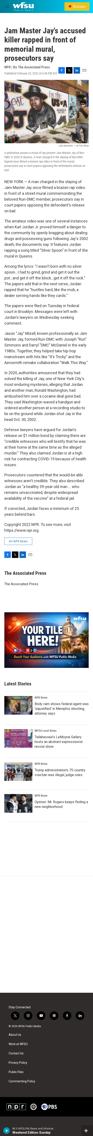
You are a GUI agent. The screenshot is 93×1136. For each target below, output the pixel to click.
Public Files (16, 1072)
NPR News (41, 697)
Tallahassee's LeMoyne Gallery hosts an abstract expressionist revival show (59, 742)
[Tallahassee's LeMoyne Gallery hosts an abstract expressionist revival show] (18, 738)
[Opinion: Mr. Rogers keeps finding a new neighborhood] (18, 803)
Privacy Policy (18, 1062)
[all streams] (87, 1130)
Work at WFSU (18, 1044)
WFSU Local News (45, 730)
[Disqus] (46, 934)
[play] (6, 1130)
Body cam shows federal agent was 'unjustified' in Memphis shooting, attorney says (62, 708)
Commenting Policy (22, 1081)
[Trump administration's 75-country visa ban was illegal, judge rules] (18, 771)
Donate (79, 6)
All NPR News (18, 541)
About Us (15, 1034)
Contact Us (16, 1053)
